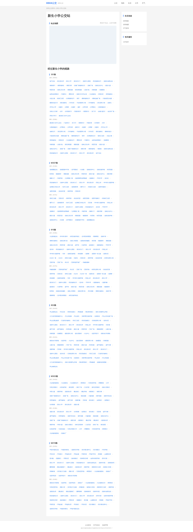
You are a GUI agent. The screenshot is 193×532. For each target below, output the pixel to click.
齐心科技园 (68, 316)
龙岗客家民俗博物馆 (81, 178)
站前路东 (97, 316)
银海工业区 (60, 98)
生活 (129, 3)
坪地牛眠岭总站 (54, 450)
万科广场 (91, 329)
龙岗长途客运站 (108, 81)
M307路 (54, 163)
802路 (53, 305)
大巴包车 (126, 42)
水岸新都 (52, 404)
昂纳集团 (80, 312)
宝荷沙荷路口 (53, 387)
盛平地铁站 (60, 329)
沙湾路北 (92, 107)
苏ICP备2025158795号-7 (105, 528)
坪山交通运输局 (54, 320)
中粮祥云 (63, 94)
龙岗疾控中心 (91, 169)
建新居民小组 (69, 333)
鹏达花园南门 (61, 467)
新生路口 (91, 400)
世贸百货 (52, 90)
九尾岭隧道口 (102, 107)
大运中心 (86, 333)
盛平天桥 (52, 329)
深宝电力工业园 (61, 471)
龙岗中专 (103, 236)
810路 (53, 230)
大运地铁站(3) (101, 483)
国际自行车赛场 (105, 333)
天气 (143, 3)
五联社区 (77, 191)
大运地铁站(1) (70, 140)
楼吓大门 (83, 187)
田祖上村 (98, 182)
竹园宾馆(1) (77, 111)
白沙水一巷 (53, 258)
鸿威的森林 (86, 262)
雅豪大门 (52, 178)
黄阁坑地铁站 (53, 240)
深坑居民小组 (101, 103)
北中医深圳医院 (86, 236)
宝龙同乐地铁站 (65, 320)
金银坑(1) (52, 131)
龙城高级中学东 (64, 169)
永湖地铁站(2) (91, 136)
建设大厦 (108, 85)
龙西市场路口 (102, 187)
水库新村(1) (68, 111)
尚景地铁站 (53, 400)
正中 (107, 383)
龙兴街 (107, 178)
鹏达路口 (76, 391)
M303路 (54, 376)
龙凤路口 (107, 400)
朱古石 (67, 262)
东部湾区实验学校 (87, 316)
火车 (136, 3)
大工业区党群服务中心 (56, 316)
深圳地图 (126, 24)
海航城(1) (52, 85)
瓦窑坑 (76, 258)
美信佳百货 (62, 191)
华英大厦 (52, 391)
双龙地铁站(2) (80, 462)
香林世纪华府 (84, 458)
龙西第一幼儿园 (96, 253)
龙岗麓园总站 (53, 169)
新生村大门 (77, 81)
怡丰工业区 (66, 187)
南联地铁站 (61, 85)
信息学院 (63, 340)
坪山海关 (76, 316)
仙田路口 (99, 400)
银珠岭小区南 (107, 467)
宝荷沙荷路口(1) (72, 429)
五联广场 (60, 262)
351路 (53, 74)
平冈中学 (99, 178)
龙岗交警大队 (64, 240)
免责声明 (105, 525)
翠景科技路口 (71, 312)
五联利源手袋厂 (75, 262)
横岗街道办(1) (54, 103)
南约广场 (79, 387)
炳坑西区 (71, 387)
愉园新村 (58, 174)
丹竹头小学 (53, 107)
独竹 (78, 98)
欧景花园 (109, 169)
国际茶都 (109, 174)
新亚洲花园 (78, 90)
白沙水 (61, 258)
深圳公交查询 (50, 8)
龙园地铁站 (100, 245)
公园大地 (86, 90)
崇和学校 (70, 191)
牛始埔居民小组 (81, 103)
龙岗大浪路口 (106, 387)
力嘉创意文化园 (107, 98)
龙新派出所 (68, 391)
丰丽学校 (60, 178)
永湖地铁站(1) (70, 98)
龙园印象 (105, 282)
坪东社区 (52, 454)
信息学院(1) (95, 333)
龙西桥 (87, 253)
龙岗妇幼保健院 (85, 240)
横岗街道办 (108, 131)
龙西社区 (106, 253)
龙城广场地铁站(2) (79, 85)
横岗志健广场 (96, 98)
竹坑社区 (62, 312)
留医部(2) (86, 111)
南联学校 (60, 391)
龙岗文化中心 (99, 85)
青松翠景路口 (89, 312)
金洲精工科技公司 (55, 187)
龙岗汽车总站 (108, 396)
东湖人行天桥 (53, 111)
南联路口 (91, 391)
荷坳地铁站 (109, 94)
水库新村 (97, 123)
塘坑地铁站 (63, 103)
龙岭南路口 (74, 458)
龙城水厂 (63, 433)
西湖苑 (100, 454)
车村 (64, 253)
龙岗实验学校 (101, 169)
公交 (115, 3)
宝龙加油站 (62, 429)
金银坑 (109, 103)
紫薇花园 (70, 90)
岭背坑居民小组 (109, 258)
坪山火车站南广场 (107, 316)
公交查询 (88, 525)
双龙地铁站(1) (97, 81)
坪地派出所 (68, 454)
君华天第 (104, 458)
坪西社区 (66, 458)
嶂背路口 (83, 383)
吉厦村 (73, 107)
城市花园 (98, 396)
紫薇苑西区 (100, 329)
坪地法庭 (76, 454)
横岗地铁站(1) (86, 98)
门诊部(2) (67, 123)
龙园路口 (92, 178)
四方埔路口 (96, 450)
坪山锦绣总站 (53, 312)
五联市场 (52, 262)
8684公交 (51, 3)
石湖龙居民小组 (96, 320)
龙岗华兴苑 (102, 462)
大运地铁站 (92, 94)
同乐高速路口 (86, 320)
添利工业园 (53, 198)
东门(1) (94, 111)
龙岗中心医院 (87, 81)
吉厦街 (61, 107)
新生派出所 (60, 81)
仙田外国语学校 (95, 458)
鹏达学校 (84, 391)
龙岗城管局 (74, 187)
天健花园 (91, 396)
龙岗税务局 (111, 462)
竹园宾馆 (89, 123)
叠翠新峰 (52, 467)
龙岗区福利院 (71, 253)
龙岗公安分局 (61, 90)
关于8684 (96, 525)
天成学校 (84, 245)
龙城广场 (90, 85)
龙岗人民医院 (74, 240)
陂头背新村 (78, 333)
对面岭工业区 (92, 187)
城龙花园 (83, 396)
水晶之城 (52, 98)
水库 (61, 111)
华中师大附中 (64, 236)
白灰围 (82, 169)
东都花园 (94, 90)
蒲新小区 (71, 471)
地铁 (122, 3)
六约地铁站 (91, 103)
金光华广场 (111, 111)
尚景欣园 (68, 329)
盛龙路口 (91, 245)
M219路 (54, 443)
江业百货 (86, 387)
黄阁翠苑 (96, 236)
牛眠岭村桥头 (65, 450)
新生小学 (68, 81)
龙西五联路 (53, 191)
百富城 (90, 202)
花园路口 (58, 458)
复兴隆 (52, 458)
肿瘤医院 (101, 383)
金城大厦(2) (101, 111)
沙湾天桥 (85, 107)
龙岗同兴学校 (75, 450)
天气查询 (126, 28)
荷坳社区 (101, 94)
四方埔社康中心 (86, 450)
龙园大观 (76, 404)
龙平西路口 (74, 169)
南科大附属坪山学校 (101, 312)
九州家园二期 (69, 178)
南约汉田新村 (96, 387)
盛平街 (77, 245)
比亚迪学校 (63, 387)
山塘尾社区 (107, 454)
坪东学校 (104, 450)
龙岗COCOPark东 (81, 94)
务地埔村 (80, 253)
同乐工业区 (76, 320)
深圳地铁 (126, 21)
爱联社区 (71, 94)
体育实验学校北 (74, 236)
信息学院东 (53, 475)
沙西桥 (67, 107)
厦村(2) (77, 127)
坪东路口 (60, 454)
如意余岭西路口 (54, 94)
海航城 (99, 149)
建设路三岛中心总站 (65, 115)
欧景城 (52, 174)
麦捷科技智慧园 (101, 362)
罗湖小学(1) (53, 115)
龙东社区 (106, 320)
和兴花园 (90, 291)
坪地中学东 (92, 454)
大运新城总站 (53, 236)
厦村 (79, 107)
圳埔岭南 (52, 471)
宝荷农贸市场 (92, 383)
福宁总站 (52, 81)
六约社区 (71, 103)
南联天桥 (69, 85)
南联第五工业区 (96, 467)
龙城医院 (102, 90)
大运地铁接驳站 (54, 383)
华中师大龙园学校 (109, 182)
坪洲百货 (84, 454)
